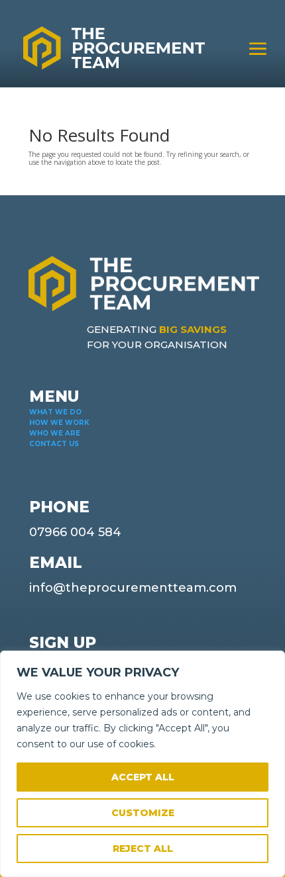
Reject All (143, 848)
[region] (142, 764)
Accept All (142, 777)
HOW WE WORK (59, 422)
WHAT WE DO (55, 412)
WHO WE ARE (54, 433)
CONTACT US (54, 443)
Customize (142, 813)
